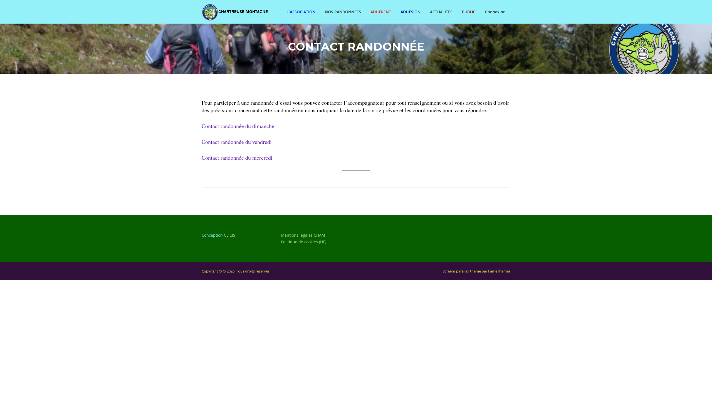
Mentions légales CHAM (303, 235)
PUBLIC (469, 11)
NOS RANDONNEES (343, 11)
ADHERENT (380, 11)
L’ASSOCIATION (301, 11)
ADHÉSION (410, 11)
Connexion (495, 11)
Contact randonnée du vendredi (237, 142)
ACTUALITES (441, 11)
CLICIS (229, 235)
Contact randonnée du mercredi (237, 157)
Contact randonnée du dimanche (238, 126)
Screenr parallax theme (462, 271)
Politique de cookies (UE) (303, 241)
